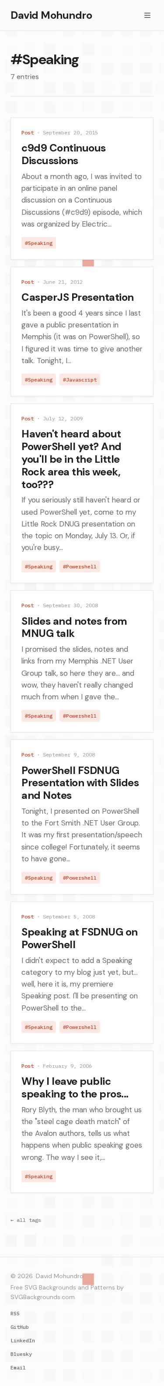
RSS (15, 1313)
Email (18, 1367)
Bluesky (21, 1354)
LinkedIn (22, 1340)
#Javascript (80, 379)
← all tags (25, 1220)
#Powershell (80, 566)
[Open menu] (147, 15)
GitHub (19, 1327)
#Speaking (38, 243)
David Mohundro (51, 15)
